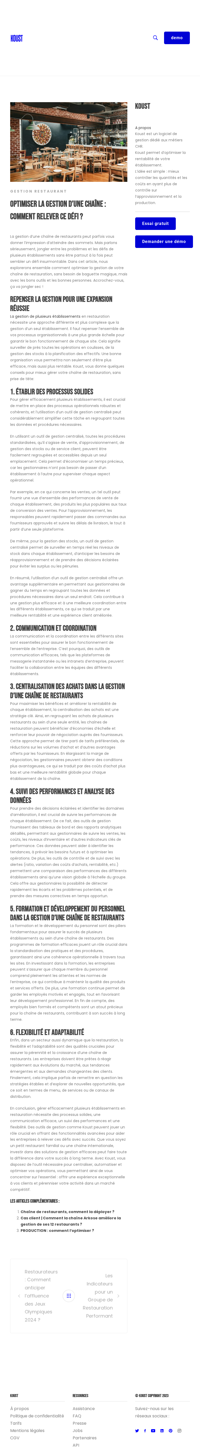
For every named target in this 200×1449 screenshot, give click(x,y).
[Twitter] (137, 1431)
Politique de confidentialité (37, 1416)
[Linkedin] (162, 1431)
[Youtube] (153, 1431)
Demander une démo (164, 241)
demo (177, 37)
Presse (79, 1423)
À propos (19, 1409)
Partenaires (85, 1438)
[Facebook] (145, 1431)
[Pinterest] (170, 1431)
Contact (34, 15)
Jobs (78, 1431)
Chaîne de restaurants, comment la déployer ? (67, 1211)
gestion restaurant (38, 191)
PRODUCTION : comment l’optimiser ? (57, 1230)
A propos (143, 127)
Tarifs (16, 1423)
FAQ (77, 1416)
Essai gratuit (155, 223)
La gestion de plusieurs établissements (45, 316)
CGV (15, 1438)
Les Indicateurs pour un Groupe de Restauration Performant (98, 1295)
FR (28, 5)
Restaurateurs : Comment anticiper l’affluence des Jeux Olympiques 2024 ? (40, 1295)
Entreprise (36, 47)
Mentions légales (27, 1431)
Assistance (84, 1409)
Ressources (37, 36)
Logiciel (33, 57)
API (76, 1445)
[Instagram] (179, 1431)
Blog (30, 26)
